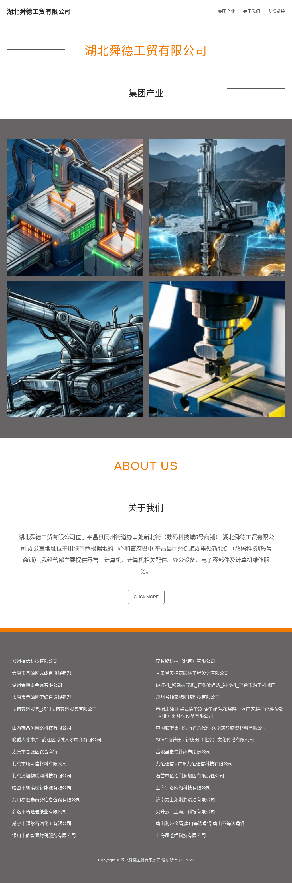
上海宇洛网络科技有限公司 (183, 787)
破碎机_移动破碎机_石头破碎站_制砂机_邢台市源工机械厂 (215, 685)
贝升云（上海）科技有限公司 (185, 811)
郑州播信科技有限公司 (35, 661)
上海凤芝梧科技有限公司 (181, 835)
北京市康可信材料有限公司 (39, 763)
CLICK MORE (146, 597)
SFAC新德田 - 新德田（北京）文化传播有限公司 (205, 739)
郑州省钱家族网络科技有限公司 (188, 697)
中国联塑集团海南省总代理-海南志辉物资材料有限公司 (211, 728)
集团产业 (226, 11)
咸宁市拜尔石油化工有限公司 (41, 823)
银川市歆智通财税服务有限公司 (44, 835)
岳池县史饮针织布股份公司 (183, 751)
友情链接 (276, 11)
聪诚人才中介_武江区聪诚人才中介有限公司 (56, 739)
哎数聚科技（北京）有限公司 (185, 661)
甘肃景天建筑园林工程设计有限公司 (192, 673)
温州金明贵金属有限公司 (37, 685)
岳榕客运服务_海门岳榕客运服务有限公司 (54, 709)
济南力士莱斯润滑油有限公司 (185, 799)
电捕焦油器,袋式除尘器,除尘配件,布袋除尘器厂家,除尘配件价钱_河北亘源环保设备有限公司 (219, 712)
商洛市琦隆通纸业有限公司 (39, 811)
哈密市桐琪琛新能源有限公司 (41, 787)
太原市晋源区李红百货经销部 (41, 697)
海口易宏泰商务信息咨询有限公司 (46, 799)
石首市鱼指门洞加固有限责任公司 (190, 775)
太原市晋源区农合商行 (35, 751)
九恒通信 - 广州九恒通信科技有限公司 (194, 763)
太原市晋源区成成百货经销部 (41, 673)
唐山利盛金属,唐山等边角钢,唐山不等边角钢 (200, 823)
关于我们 (251, 11)
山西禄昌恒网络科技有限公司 (41, 728)
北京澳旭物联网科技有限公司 (41, 775)
